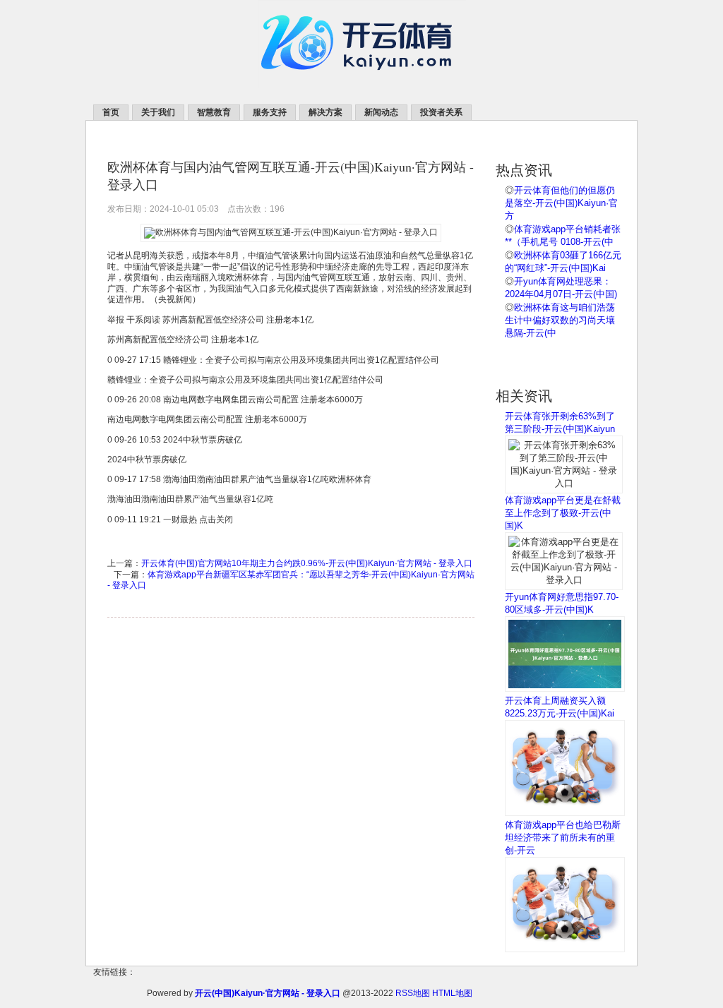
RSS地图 (412, 993)
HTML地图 (452, 993)
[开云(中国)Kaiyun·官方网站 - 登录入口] (362, 85)
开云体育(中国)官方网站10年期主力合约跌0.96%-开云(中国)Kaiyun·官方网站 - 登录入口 (306, 563)
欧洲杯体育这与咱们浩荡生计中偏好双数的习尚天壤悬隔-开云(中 (560, 320)
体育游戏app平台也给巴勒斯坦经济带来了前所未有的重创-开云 (563, 838)
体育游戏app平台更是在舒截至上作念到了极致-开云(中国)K (563, 513)
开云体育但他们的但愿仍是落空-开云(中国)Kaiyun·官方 (561, 203)
